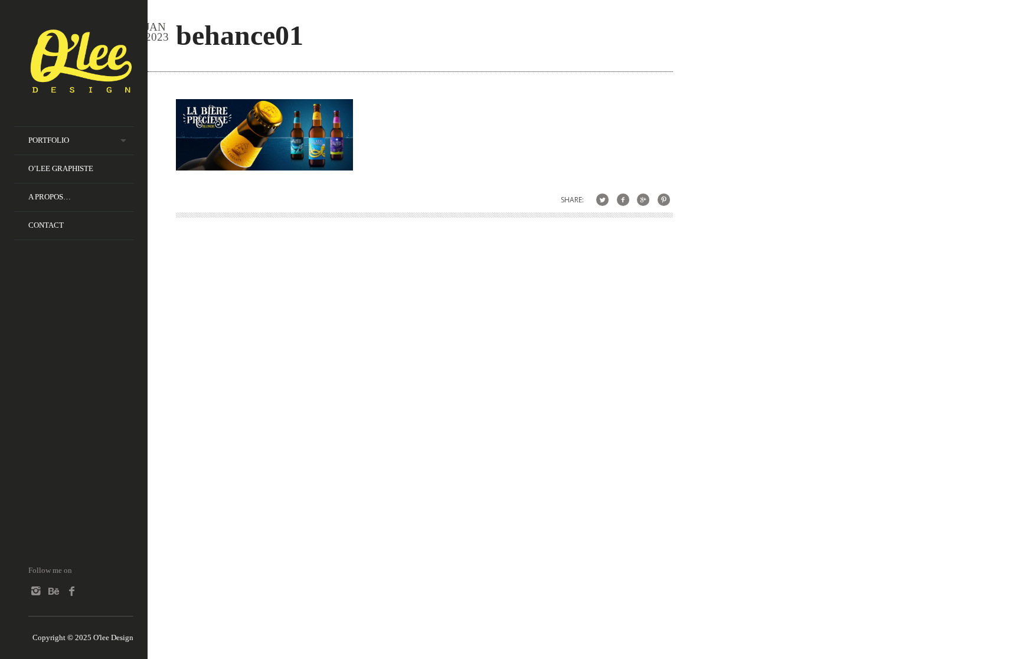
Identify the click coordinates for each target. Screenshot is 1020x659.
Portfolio (48, 140)
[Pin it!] (664, 200)
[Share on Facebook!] (623, 200)
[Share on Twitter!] (602, 200)
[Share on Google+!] (643, 200)
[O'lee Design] (80, 87)
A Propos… (49, 196)
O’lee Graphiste (60, 168)
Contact (46, 225)
